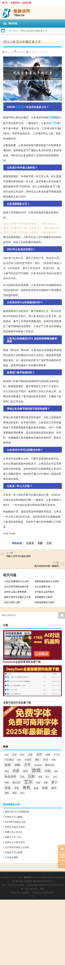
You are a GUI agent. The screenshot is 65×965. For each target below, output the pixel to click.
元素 (30, 754)
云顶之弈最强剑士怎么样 (16, 581)
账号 (53, 788)
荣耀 (46, 782)
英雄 (38, 782)
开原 (45, 759)
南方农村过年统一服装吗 (46, 565)
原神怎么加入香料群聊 (15, 591)
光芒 (39, 754)
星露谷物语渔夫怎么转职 (47, 581)
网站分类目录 (48, 877)
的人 (48, 776)
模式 (7, 771)
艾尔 (28, 781)
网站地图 (19, 881)
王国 (22, 776)
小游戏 (28, 759)
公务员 (19, 107)
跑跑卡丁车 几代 (13, 837)
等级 (7, 782)
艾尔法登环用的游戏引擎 (16, 586)
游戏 (36, 770)
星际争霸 (37, 765)
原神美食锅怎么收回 (45, 602)
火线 (47, 770)
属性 (37, 759)
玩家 (31, 775)
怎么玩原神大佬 (42, 586)
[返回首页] (61, 848)
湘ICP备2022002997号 (43, 881)
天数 (51, 117)
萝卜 (54, 782)
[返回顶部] (61, 864)
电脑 (40, 777)
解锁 (36, 788)
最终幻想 (49, 765)
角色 (26, 787)
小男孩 (32, 895)
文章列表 (15, 2)
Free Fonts (9, 533)
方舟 (27, 764)
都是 (15, 792)
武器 (16, 770)
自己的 (16, 782)
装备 (8, 788)
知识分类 (27, 2)
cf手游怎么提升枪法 (44, 591)
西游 (17, 788)
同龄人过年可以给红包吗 (18, 556)
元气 (22, 754)
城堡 (19, 759)
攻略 (17, 765)
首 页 (4, 2)
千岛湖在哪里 (11, 857)
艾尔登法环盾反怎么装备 (17, 847)
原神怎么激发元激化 (15, 826)
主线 (6, 754)
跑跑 (7, 792)
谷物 (45, 788)
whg (12, 52)
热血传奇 (10, 776)
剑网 (48, 754)
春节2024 (13, 30)
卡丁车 (56, 754)
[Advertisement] (32, 932)
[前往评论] (61, 856)
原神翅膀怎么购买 (43, 596)
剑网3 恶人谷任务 (13, 831)
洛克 (25, 771)
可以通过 (9, 759)
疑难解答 (28, 881)
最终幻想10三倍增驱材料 (17, 811)
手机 (54, 759)
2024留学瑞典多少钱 (15, 821)
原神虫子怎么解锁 (14, 816)
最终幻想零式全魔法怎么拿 (17, 596)
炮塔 (56, 771)
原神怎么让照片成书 (15, 842)
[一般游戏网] (32, 12)
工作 (54, 123)
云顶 (14, 754)
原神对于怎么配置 (14, 852)
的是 (55, 777)
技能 (8, 764)
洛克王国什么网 (12, 602)
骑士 (23, 792)
